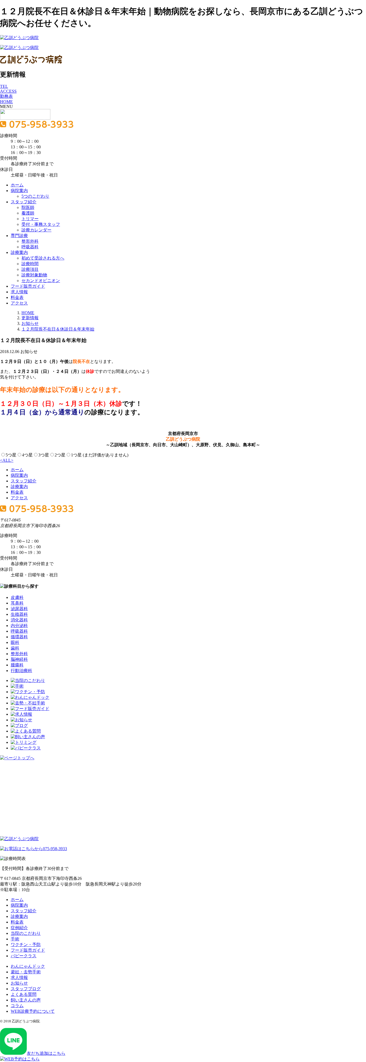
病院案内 (19, 190)
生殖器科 (19, 614)
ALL (6, 460)
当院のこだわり (26, 933)
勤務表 (6, 96)
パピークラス (23, 956)
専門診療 (19, 235)
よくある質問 (23, 994)
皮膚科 (17, 597)
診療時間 (30, 263)
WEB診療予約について (33, 1011)
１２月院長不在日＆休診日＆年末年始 (57, 329)
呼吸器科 (30, 247)
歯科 (15, 648)
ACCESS (8, 91)
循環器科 (19, 637)
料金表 (17, 297)
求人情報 (19, 292)
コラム (17, 1005)
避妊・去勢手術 (26, 972)
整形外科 (30, 241)
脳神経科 (19, 659)
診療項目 (30, 269)
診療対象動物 (34, 275)
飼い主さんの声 (26, 1000)
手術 (15, 939)
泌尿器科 (19, 608)
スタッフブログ (26, 988)
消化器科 (19, 620)
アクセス (19, 303)
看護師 (27, 213)
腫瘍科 (17, 665)
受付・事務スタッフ (40, 224)
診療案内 (19, 252)
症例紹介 (19, 927)
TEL (4, 86)
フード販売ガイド (28, 286)
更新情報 (30, 318)
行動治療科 (21, 670)
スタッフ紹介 (23, 202)
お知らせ (30, 323)
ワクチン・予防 (26, 944)
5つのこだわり (35, 196)
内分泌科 (19, 625)
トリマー (30, 218)
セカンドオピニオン (40, 280)
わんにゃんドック (28, 966)
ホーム (17, 185)
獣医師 (27, 207)
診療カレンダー (36, 230)
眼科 (15, 642)
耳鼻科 (17, 603)
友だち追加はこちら (46, 1053)
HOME (6, 101)
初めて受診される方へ (42, 258)
